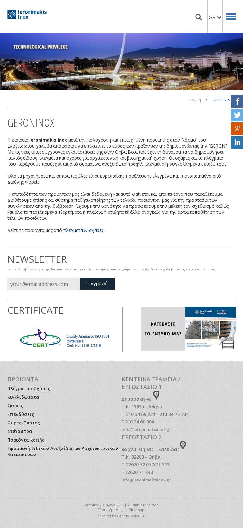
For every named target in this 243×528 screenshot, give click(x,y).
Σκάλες (15, 406)
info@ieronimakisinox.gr (146, 429)
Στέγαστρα (19, 431)
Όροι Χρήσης (110, 509)
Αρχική (194, 100)
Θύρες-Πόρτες (23, 423)
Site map (137, 509)
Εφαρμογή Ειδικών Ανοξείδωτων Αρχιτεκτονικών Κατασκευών (62, 451)
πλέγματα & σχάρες (83, 230)
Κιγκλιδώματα (23, 397)
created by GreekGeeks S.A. (122, 515)
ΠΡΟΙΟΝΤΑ (22, 379)
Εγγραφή (97, 283)
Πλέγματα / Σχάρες (28, 388)
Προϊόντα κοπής (26, 440)
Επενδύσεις (20, 414)
